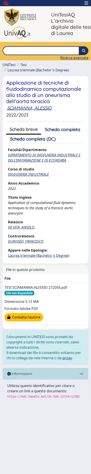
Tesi (23, 64)
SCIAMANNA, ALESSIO (29, 108)
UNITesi (9, 64)
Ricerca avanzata (74, 57)
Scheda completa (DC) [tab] (33, 139)
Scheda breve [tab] (24, 129)
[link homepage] (7, 3)
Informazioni (21, 373)
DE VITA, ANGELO (21, 227)
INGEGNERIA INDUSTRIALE (28, 174)
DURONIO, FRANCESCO (26, 241)
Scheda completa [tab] (62, 129)
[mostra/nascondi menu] (86, 3)
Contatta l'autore (25, 317)
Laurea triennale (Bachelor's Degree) (38, 70)
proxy (67, 358)
